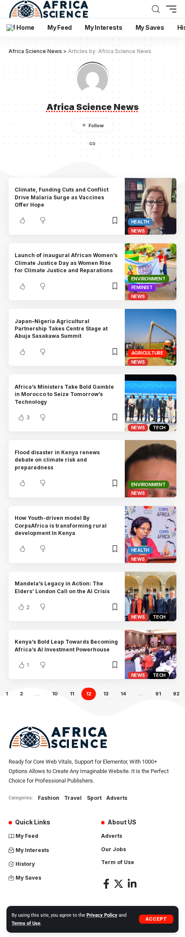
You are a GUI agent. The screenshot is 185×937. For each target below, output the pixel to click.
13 (105, 694)
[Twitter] (118, 883)
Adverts (116, 798)
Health (140, 222)
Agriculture (147, 353)
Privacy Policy (101, 915)
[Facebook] (106, 883)
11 (72, 694)
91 (158, 694)
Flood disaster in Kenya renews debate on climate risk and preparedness (57, 460)
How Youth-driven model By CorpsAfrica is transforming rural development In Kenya (61, 525)
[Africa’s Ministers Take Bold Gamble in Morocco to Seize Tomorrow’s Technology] (150, 402)
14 (123, 694)
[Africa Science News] (49, 9)
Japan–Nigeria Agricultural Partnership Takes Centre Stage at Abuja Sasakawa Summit (61, 329)
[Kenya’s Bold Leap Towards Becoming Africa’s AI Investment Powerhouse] (150, 654)
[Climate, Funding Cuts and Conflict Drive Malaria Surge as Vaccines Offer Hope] (150, 206)
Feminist (142, 287)
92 (176, 694)
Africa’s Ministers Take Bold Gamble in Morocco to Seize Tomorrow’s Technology (64, 394)
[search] (156, 9)
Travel (73, 798)
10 (55, 694)
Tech (159, 427)
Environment (148, 279)
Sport (94, 798)
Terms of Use (26, 923)
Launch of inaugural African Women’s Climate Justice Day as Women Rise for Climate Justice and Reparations (66, 263)
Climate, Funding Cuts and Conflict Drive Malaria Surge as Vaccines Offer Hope (61, 197)
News (138, 231)
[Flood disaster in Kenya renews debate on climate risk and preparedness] (150, 468)
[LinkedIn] (132, 883)
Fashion (48, 798)
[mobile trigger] (169, 9)
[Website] (92, 144)
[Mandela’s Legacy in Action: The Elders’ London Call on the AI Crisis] (150, 596)
